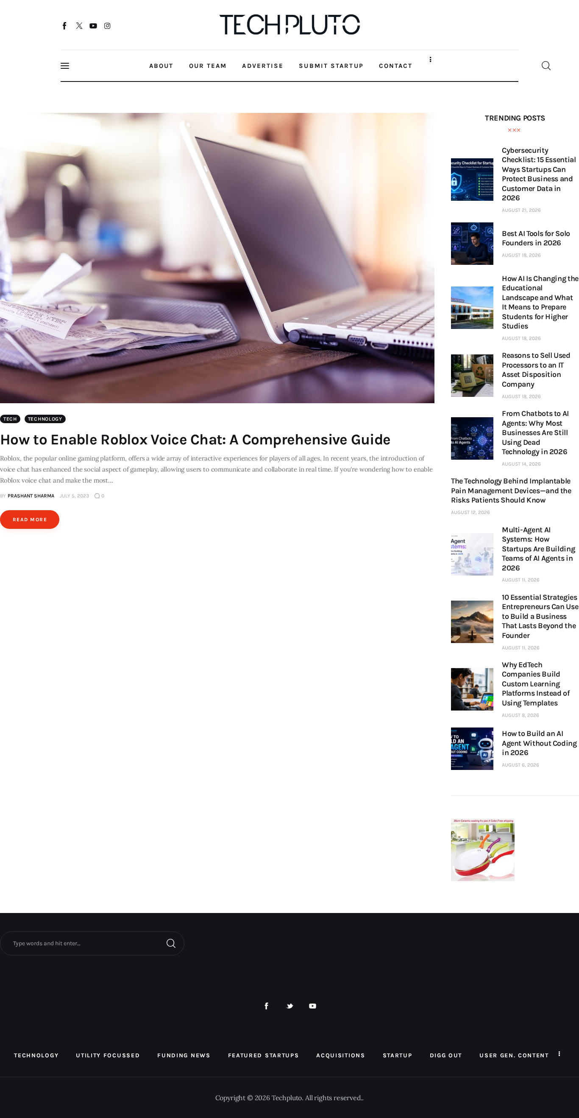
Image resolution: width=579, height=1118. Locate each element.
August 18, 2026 (521, 255)
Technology (45, 419)
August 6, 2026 (520, 765)
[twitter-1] (289, 1006)
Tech (10, 419)
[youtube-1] (312, 1006)
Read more (30, 519)
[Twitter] (79, 25)
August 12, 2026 (470, 512)
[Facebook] (65, 25)
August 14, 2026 (521, 464)
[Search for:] (92, 942)
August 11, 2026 (521, 580)
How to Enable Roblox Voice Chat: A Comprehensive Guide (195, 439)
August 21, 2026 (521, 210)
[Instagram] (107, 25)
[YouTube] (93, 25)
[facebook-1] (266, 1006)
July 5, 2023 (74, 496)
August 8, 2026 (520, 715)
